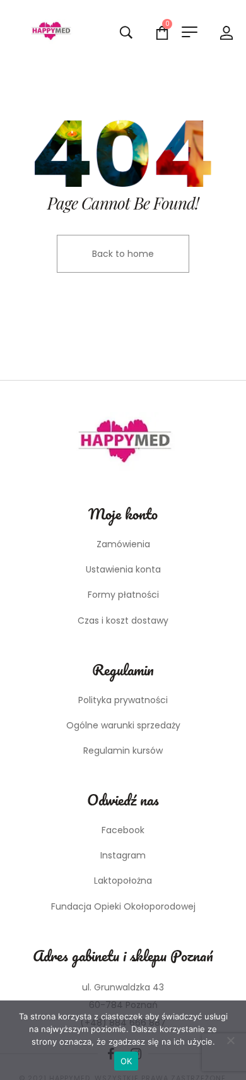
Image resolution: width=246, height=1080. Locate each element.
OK (126, 1061)
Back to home (123, 253)
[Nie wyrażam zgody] (230, 1040)
